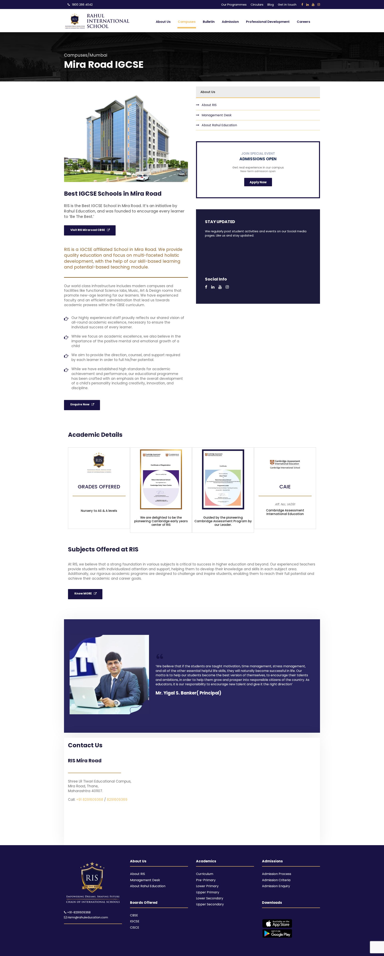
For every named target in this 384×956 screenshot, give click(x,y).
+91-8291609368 (79, 912)
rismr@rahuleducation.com (87, 917)
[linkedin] (307, 4)
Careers (303, 21)
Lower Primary (207, 886)
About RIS (209, 105)
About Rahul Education (219, 125)
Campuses (187, 21)
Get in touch (287, 4)
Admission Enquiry (276, 886)
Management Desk (217, 115)
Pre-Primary (206, 880)
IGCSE (134, 921)
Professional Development (268, 21)
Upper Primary (207, 892)
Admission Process (276, 874)
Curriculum (204, 874)
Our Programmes (234, 4)
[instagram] (318, 4)
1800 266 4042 (82, 4)
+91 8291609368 (89, 799)
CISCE (134, 927)
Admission (230, 21)
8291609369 (117, 799)
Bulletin (209, 21)
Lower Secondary (209, 898)
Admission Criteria (276, 880)
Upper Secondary (210, 904)
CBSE (134, 915)
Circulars (257, 4)
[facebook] (302, 4)
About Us (163, 21)
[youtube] (313, 4)
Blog (270, 4)
